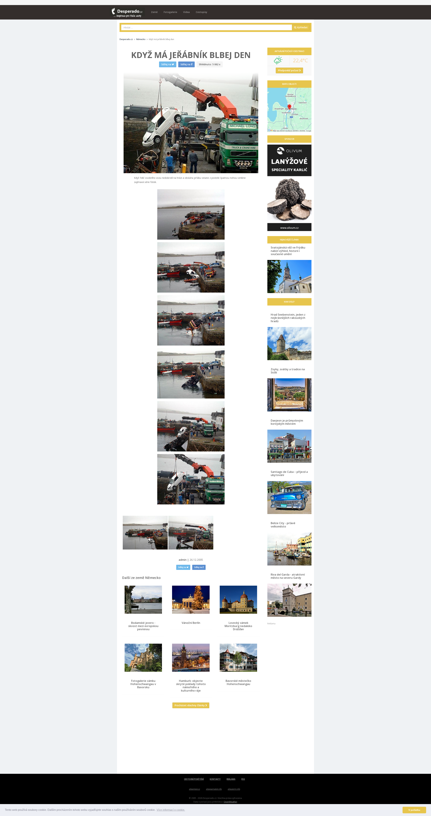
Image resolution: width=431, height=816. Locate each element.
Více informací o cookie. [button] (171, 809)
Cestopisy (201, 12)
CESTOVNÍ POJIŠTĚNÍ (194, 779)
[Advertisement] (191, 743)
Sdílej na (182, 567)
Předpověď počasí (288, 70)
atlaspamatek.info (214, 789)
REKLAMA (231, 779)
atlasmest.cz (194, 789)
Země (154, 12)
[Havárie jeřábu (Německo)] (145, 532)
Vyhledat (302, 27)
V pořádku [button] (414, 810)
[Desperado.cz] (127, 10)
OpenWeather (230, 801)
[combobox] (206, 27)
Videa (186, 12)
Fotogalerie (170, 12)
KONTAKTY (215, 779)
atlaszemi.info (234, 789)
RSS (243, 779)
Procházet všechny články (190, 705)
